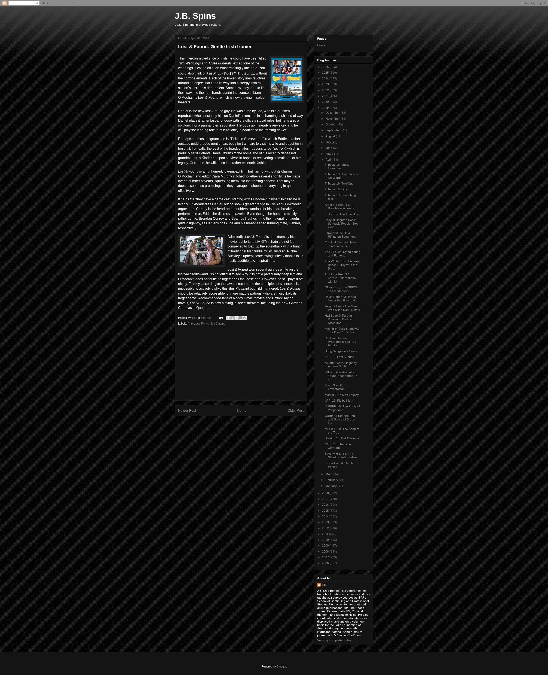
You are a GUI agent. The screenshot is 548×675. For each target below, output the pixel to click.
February (332, 479)
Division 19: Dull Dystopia (342, 438)
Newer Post (187, 410)
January (331, 485)
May (329, 153)
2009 (326, 545)
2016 (326, 504)
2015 (326, 510)
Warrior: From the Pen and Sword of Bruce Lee (340, 419)
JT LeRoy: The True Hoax (342, 214)
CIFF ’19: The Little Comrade (338, 446)
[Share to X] (236, 318)
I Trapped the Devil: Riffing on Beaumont (340, 234)
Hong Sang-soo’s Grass (341, 351)
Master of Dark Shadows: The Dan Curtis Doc (342, 330)
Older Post (295, 410)
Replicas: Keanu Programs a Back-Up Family (340, 341)
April (329, 159)
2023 (326, 84)
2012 (326, 528)
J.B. (324, 585)
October (331, 124)
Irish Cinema (217, 323)
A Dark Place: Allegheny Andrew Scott (341, 364)
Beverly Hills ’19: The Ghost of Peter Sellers (341, 455)
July (329, 142)
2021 (326, 96)
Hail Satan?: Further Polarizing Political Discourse (338, 319)
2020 (326, 101)
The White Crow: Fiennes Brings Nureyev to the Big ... (342, 264)
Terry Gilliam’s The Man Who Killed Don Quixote (342, 307)
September (333, 130)
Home (241, 410)
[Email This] (228, 318)
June (329, 147)
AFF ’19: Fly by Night (339, 400)
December (333, 112)
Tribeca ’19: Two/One (339, 183)
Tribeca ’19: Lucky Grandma (337, 166)
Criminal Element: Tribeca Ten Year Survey (342, 244)
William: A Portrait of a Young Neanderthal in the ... (341, 376)
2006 (326, 563)
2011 (325, 534)
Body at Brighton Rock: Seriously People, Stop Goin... (342, 223)
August (331, 136)
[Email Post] (220, 317)
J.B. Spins (195, 16)
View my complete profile (334, 640)
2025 (326, 72)
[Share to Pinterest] (245, 318)
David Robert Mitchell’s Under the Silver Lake (341, 298)
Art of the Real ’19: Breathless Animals (339, 206)
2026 (326, 67)
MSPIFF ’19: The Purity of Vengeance (342, 408)
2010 (326, 539)
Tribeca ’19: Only (336, 189)
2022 (326, 90)
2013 (326, 522)
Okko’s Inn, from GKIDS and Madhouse (341, 289)
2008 (326, 551)
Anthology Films (198, 323)
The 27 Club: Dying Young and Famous (342, 253)
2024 (326, 78)
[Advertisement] (241, 367)
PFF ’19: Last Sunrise (339, 357)
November (333, 118)
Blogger (281, 666)
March (330, 474)
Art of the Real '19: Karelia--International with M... (340, 278)
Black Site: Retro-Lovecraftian (336, 387)
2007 (326, 557)
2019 (326, 107)
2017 (326, 499)
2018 (326, 493)
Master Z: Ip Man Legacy (342, 394)
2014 (326, 516)
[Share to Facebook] (240, 318)
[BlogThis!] (232, 318)
